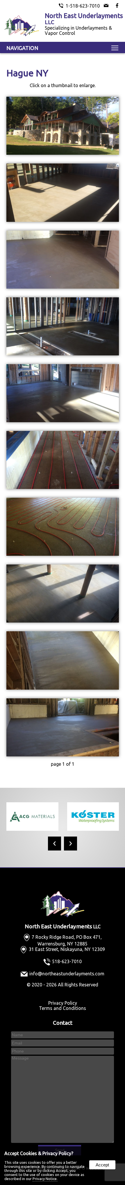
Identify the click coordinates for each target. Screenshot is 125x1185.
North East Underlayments (63, 926)
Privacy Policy (62, 1003)
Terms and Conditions (62, 1008)
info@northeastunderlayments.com (66, 973)
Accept (102, 1164)
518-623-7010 (67, 961)
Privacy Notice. (45, 1179)
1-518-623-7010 (83, 5)
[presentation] (54, 843)
